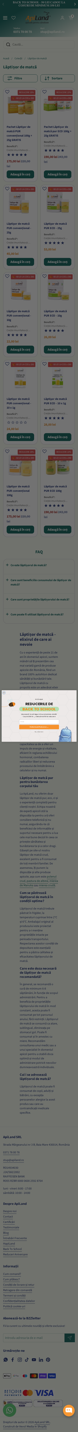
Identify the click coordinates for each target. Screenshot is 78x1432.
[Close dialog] (3, 692)
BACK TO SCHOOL (39, 709)
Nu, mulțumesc (39, 732)
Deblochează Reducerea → (39, 727)
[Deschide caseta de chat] (69, 1410)
